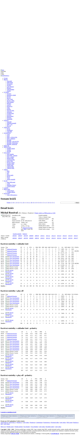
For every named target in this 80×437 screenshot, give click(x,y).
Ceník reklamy (10, 190)
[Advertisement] (40, 11)
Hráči (8, 136)
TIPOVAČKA (7, 147)
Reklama (9, 117)
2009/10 (37, 235)
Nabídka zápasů (11, 148)
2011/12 (48, 235)
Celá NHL (9, 131)
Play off (9, 126)
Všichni (8, 202)
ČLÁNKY (6, 92)
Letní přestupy (10, 86)
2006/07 (20, 235)
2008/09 (31, 235)
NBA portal (69, 422)
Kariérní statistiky (17, 234)
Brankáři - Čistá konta (12, 143)
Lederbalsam (39, 422)
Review (9, 98)
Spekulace (9, 112)
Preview (9, 96)
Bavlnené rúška (55, 422)
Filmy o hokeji (10, 157)
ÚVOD (6, 78)
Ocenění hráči (10, 113)
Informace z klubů (11, 95)
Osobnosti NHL (11, 159)
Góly (8, 172)
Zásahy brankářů (11, 179)
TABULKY (7, 127)
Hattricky (25, 234)
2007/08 (26, 235)
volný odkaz (26, 422)
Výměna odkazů (11, 192)
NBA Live (3, 426)
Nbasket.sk (32, 422)
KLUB (5, 181)
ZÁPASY (6, 120)
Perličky (9, 109)
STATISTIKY (7, 133)
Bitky (8, 171)
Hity (8, 174)
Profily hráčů (10, 175)
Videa (8, 107)
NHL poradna (10, 154)
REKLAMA (7, 189)
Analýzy (9, 105)
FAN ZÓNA (7, 152)
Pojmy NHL (10, 161)
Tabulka (9, 150)
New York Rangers (14, 256)
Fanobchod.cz (46, 422)
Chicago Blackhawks (9, 271)
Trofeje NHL (10, 165)
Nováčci (9, 85)
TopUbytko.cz (12, 422)
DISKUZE (6, 145)
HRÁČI (6, 79)
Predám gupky (10, 426)
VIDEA (6, 169)
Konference (10, 130)
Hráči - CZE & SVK (12, 137)
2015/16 (70, 235)
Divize (8, 129)
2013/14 (59, 235)
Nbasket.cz (19, 422)
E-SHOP (6, 188)
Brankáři (9, 140)
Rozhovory (9, 106)
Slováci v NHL (10, 100)
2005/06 (14, 235)
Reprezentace (10, 116)
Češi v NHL (10, 99)
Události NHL (10, 166)
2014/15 (65, 235)
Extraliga (9, 114)
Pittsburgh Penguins (27, 227)
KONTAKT (7, 193)
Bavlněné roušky (50, 426)
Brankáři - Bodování (12, 144)
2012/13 (54, 235)
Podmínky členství (11, 185)
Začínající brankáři (11, 123)
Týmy (8, 134)
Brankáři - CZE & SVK (13, 141)
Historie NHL (10, 158)
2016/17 (76, 235)
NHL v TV (9, 124)
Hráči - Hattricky (11, 138)
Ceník (8, 183)
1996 (24, 229)
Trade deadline (10, 89)
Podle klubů (10, 82)
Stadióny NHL (10, 164)
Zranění (9, 91)
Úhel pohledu (10, 102)
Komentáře (9, 119)
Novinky (9, 93)
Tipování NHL (10, 110)
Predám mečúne (19, 426)
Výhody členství (11, 186)
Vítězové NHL (10, 168)
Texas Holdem (34, 426)
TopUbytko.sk (4, 422)
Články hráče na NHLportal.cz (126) (45, 213)
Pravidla (9, 151)
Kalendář (9, 122)
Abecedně (9, 81)
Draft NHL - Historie (12, 155)
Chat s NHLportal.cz (12, 195)
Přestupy (9, 88)
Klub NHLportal (11, 182)
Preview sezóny (11, 162)
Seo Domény (27, 426)
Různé (8, 176)
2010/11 (42, 235)
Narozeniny (10, 84)
